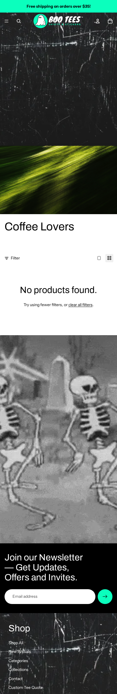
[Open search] (18, 21)
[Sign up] (105, 596)
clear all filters (80, 304)
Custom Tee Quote (26, 687)
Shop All (16, 642)
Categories (18, 660)
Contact (16, 678)
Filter (15, 258)
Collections (18, 669)
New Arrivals (20, 651)
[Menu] (6, 21)
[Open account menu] (97, 21)
